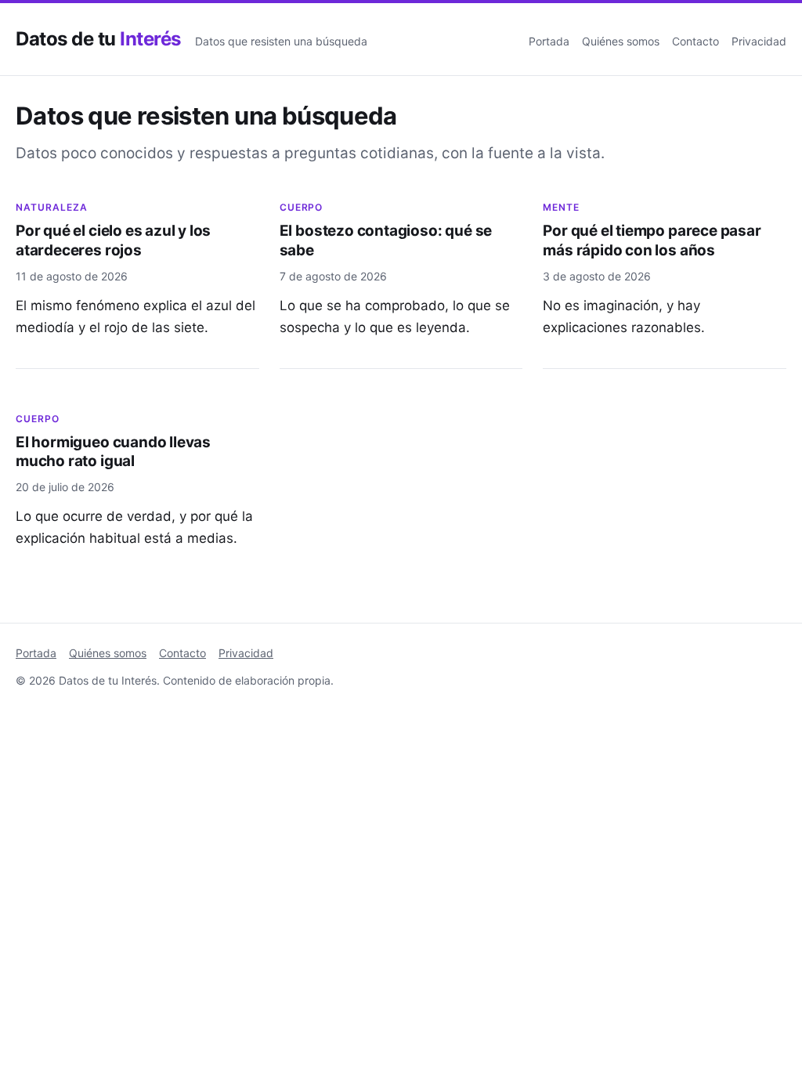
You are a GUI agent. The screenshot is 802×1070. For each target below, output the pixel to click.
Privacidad (759, 41)
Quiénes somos (620, 41)
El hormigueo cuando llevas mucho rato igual (113, 452)
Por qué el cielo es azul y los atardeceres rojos (113, 240)
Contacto (695, 41)
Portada (549, 41)
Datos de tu (98, 38)
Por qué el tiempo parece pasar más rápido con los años (651, 240)
